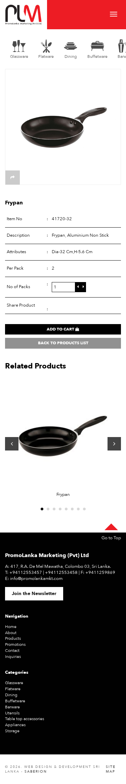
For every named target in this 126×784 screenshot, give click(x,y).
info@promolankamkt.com (36, 579)
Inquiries (13, 656)
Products (13, 638)
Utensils (12, 713)
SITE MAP (111, 769)
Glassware (14, 682)
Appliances (15, 725)
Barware (12, 707)
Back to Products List (63, 343)
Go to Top (111, 538)
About (10, 632)
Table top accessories (24, 718)
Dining (11, 695)
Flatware (12, 689)
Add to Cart (61, 329)
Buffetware (15, 701)
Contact (12, 650)
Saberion (36, 771)
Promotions (15, 644)
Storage (12, 731)
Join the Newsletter (34, 593)
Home (10, 626)
